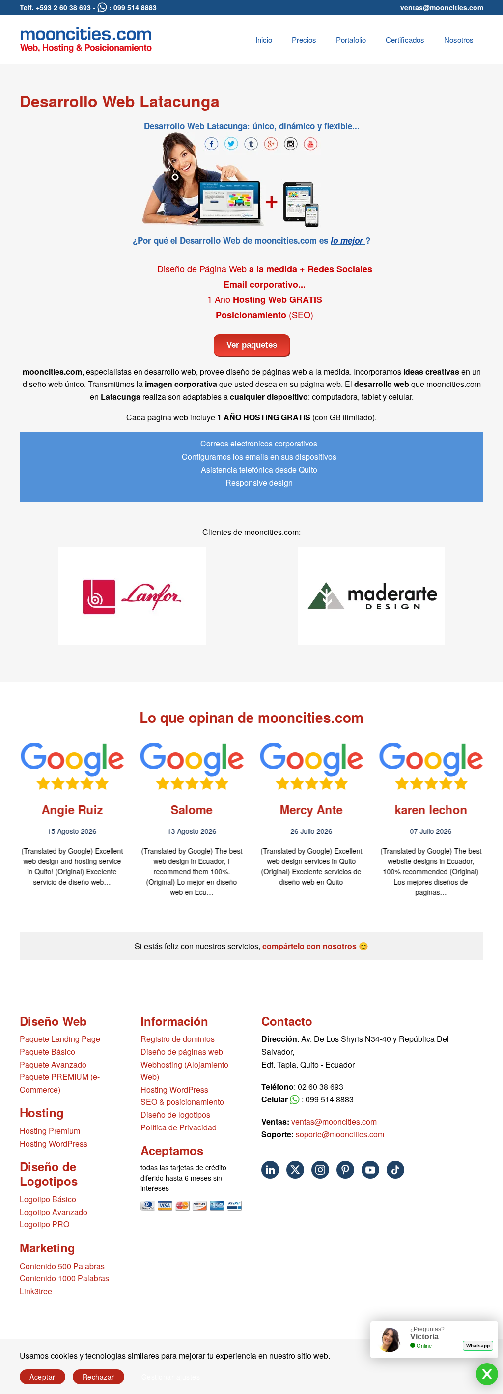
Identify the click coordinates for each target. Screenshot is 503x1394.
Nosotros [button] (459, 39)
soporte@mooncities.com (340, 1134)
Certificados (405, 39)
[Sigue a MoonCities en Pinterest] (345, 1170)
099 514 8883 (135, 7)
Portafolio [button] (351, 39)
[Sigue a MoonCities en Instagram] (320, 1170)
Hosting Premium (50, 1130)
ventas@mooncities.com (441, 7)
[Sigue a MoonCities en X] (295, 1170)
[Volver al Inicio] (86, 39)
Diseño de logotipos (175, 1114)
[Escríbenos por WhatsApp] (102, 7)
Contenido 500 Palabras (62, 1266)
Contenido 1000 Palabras (64, 1278)
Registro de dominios (177, 1038)
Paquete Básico (47, 1051)
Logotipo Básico (48, 1199)
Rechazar (98, 1377)
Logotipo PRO (44, 1224)
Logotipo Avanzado (53, 1211)
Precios (304, 39)
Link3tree (36, 1291)
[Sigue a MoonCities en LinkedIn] (270, 1170)
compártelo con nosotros (309, 945)
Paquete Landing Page (60, 1038)
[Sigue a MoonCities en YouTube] (370, 1170)
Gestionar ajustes (170, 1377)
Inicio (263, 39)
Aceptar (42, 1377)
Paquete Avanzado (53, 1064)
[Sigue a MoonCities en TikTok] (395, 1170)
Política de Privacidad (178, 1127)
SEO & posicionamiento (182, 1101)
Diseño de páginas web (181, 1051)
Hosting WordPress (53, 1143)
